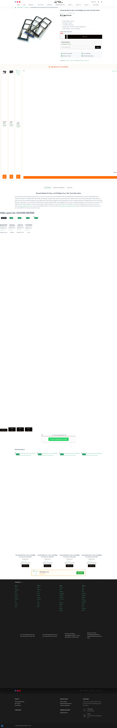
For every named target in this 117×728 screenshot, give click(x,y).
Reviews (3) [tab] (69, 187)
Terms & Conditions (65, 705)
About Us (70, 4)
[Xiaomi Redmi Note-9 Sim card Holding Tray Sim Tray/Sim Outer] (69, 502)
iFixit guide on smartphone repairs (67, 206)
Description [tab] (48, 187)
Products (31, 4)
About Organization (19, 701)
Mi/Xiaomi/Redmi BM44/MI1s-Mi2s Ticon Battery (3, 226)
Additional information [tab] (59, 187)
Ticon (5, 232)
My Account (40, 4)
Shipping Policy (64, 712)
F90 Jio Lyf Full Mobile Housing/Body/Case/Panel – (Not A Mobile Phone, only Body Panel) (72, 635)
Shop (24, 4)
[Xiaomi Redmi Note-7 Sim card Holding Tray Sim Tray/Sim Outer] (47, 502)
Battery (2, 232)
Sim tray (87, 60)
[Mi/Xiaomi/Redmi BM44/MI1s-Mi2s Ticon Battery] (3, 219)
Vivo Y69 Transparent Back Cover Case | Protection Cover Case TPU (50, 635)
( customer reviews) (71, 13)
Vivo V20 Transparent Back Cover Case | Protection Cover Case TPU (27, 635)
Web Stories (96, 4)
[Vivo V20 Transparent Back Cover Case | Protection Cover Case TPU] (17, 635)
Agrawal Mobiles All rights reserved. (23, 725)
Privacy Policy (63, 701)
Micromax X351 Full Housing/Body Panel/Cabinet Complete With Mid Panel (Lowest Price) (94, 635)
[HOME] (15, 7)
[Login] (98, 1)
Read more (3, 430)
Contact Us (49, 4)
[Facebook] (15, 2)
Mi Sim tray (81, 60)
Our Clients (17, 703)
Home (18, 4)
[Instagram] (17, 2)
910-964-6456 (90, 711)
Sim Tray (68, 60)
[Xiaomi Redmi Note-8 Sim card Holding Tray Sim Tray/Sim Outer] (25, 502)
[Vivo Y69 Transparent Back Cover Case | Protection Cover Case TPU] (39, 635)
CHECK (98, 47)
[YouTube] (19, 2)
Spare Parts (73, 60)
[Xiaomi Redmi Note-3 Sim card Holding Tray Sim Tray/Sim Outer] (91, 502)
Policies (86, 4)
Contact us (78, 4)
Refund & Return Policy (66, 703)
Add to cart (84, 36)
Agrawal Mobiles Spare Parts (25, 206)
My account (99, 690)
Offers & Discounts (60, 4)
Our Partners (18, 705)
